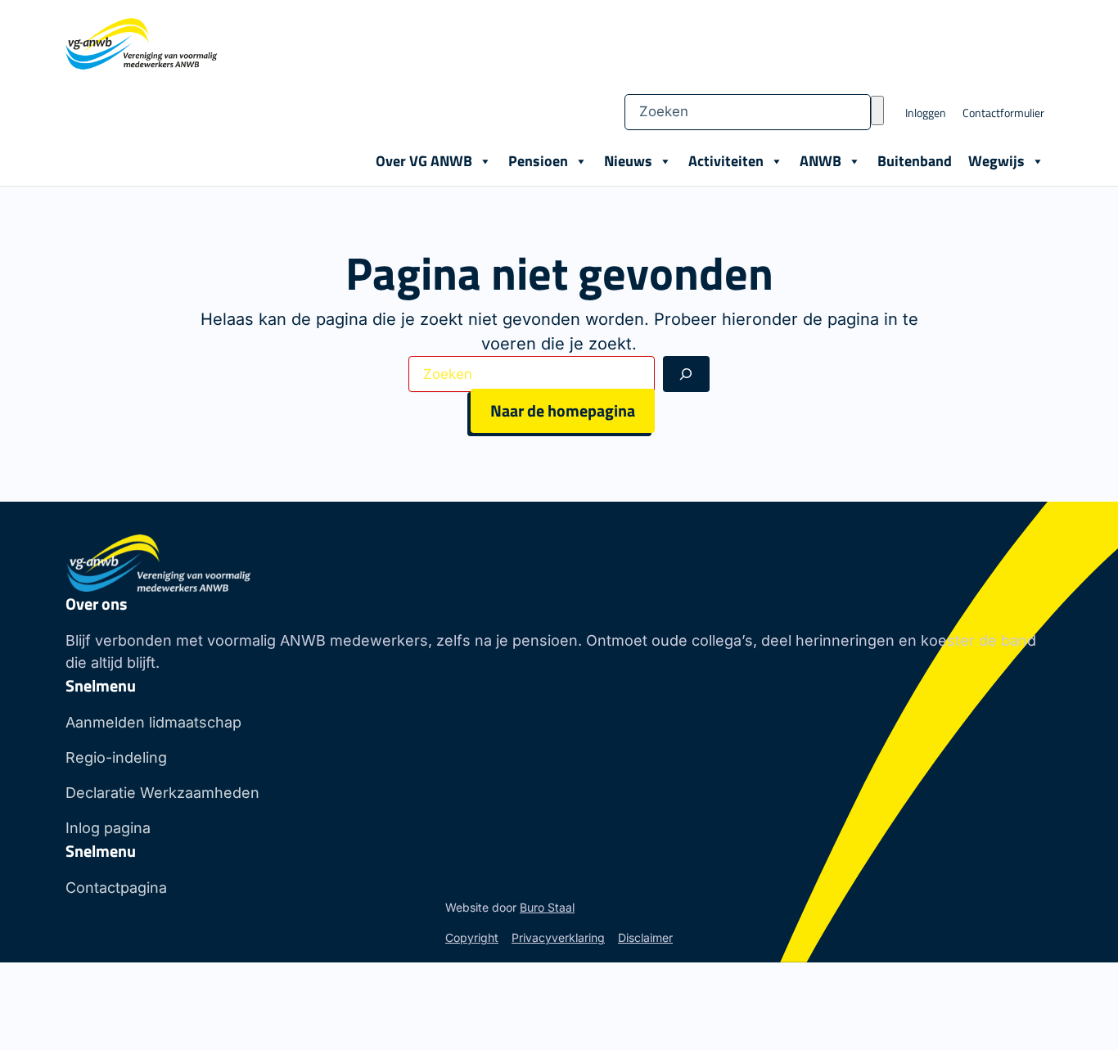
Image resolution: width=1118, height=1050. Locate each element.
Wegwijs (996, 161)
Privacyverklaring (558, 937)
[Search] (686, 374)
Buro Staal (547, 907)
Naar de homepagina (562, 410)
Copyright (471, 937)
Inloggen (925, 112)
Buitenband (914, 161)
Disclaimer (645, 937)
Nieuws (628, 161)
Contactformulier (1003, 112)
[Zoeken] (877, 110)
